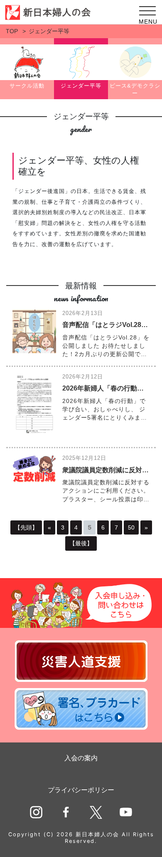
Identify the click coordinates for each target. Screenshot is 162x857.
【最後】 (81, 543)
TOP (12, 31)
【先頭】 (26, 527)
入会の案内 (81, 758)
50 (131, 527)
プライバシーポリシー (81, 790)
